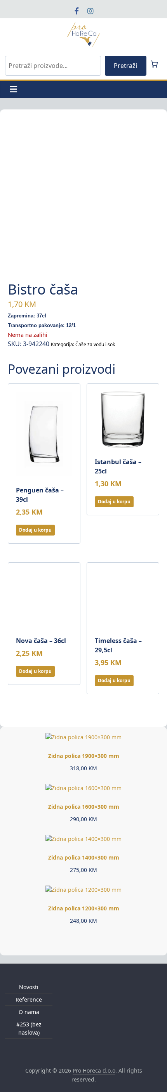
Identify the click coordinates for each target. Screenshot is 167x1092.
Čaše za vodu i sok (95, 344)
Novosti (28, 987)
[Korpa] (154, 64)
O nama (29, 1012)
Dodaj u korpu (35, 530)
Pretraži (125, 65)
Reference (29, 999)
